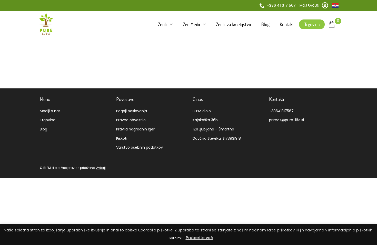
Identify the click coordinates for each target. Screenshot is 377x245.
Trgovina (312, 24)
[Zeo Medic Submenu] (206, 24)
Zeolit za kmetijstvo (233, 24)
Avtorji (101, 168)
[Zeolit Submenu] (173, 24)
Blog (265, 24)
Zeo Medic (192, 24)
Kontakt (287, 24)
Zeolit (163, 24)
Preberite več (199, 237)
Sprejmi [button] (175, 238)
